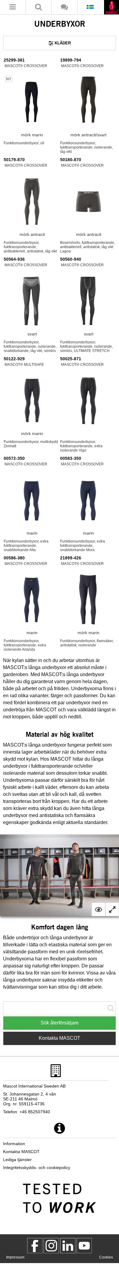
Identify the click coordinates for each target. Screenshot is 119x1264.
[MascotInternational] (84, 1245)
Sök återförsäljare (60, 1022)
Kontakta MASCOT (59, 1038)
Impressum (15, 1257)
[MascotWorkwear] (34, 1245)
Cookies (106, 1257)
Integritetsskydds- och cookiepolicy (36, 1167)
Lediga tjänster (17, 1159)
